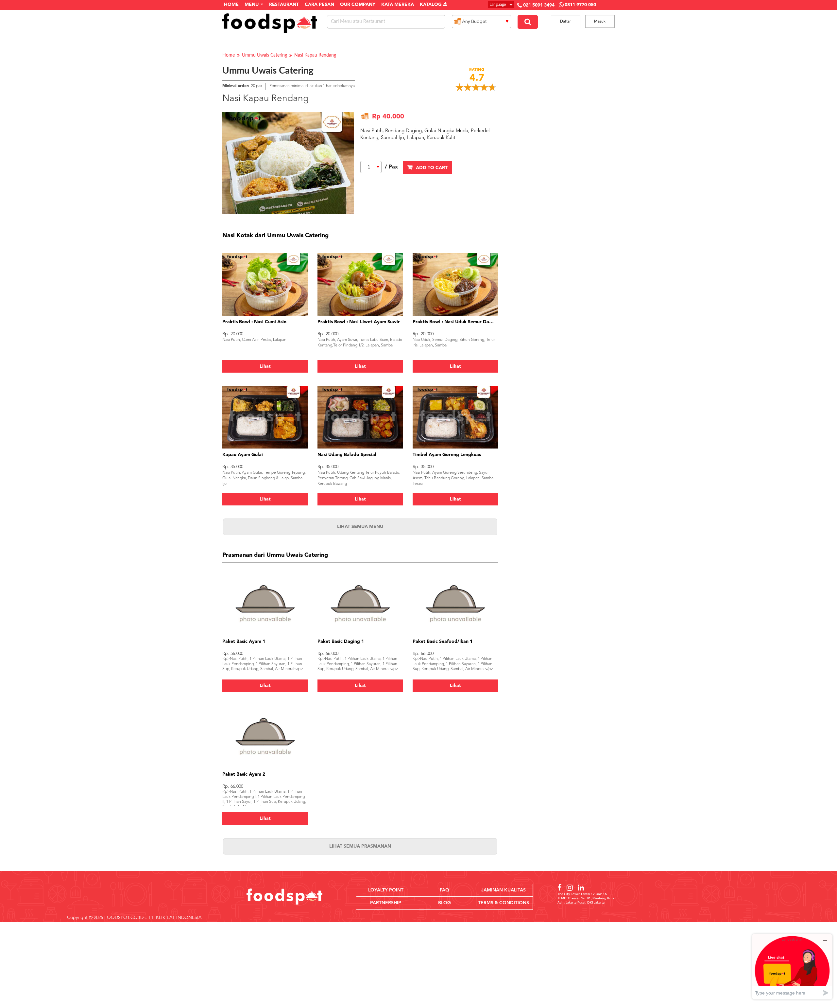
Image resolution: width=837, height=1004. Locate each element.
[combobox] (371, 167)
